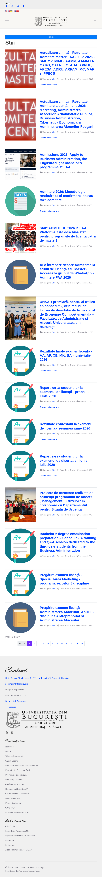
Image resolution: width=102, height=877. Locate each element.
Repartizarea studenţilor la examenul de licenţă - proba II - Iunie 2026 (65, 392)
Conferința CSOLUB (14, 784)
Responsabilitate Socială (16, 789)
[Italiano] (13, 10)
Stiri (53, 79)
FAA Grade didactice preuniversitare (22, 765)
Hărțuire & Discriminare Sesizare (20, 835)
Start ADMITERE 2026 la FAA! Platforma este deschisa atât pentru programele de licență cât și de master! (68, 234)
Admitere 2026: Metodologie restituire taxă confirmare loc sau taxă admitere (66, 196)
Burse (8, 751)
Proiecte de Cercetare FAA (17, 770)
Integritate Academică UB (17, 831)
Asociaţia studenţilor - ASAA (18, 849)
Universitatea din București (17, 812)
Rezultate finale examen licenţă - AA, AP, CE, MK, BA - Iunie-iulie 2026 (66, 355)
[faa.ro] (50, 22)
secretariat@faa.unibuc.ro (16, 683)
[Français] (9, 10)
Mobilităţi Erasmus (13, 779)
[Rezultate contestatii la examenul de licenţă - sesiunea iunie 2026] (20, 431)
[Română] (16, 10)
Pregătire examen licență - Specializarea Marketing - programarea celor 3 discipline (64, 579)
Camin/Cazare (11, 760)
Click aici (12, 706)
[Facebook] (6, 6)
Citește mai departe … (49, 84)
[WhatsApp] (18, 6)
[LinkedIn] (24, 6)
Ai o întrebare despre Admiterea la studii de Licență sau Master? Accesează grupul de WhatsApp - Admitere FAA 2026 (67, 271)
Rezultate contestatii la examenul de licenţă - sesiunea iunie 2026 (66, 426)
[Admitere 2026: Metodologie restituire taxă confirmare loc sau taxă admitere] (20, 201)
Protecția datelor (13, 803)
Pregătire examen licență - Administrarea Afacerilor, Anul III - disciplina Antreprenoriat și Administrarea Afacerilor (67, 614)
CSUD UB (10, 826)
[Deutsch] (11, 10)
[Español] (18, 10)
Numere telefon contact (16, 701)
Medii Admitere (12, 798)
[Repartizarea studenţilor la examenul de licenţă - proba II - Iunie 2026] (20, 397)
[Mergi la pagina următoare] (77, 643)
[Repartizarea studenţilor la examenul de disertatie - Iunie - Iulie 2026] (20, 465)
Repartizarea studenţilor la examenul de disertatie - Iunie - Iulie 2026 (65, 460)
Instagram (9, 845)
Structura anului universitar (17, 793)
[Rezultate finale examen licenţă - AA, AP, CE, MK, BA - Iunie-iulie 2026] (20, 360)
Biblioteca (9, 746)
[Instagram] (12, 6)
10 (72, 643)
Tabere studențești (14, 756)
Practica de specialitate (16, 774)
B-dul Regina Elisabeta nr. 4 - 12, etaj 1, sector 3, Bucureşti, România (37, 678)
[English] (6, 10)
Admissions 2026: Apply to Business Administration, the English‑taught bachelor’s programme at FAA (63, 161)
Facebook (9, 840)
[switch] (7, 3)
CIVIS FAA (10, 807)
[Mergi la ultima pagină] (82, 643)
